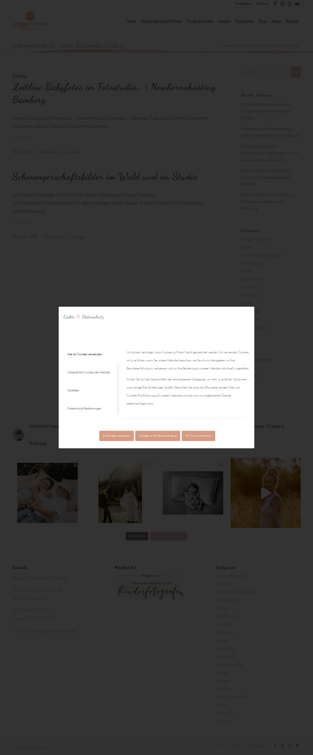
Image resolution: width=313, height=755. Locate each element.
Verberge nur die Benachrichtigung (158, 435)
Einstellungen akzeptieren (116, 435)
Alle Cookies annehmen (198, 435)
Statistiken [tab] (73, 390)
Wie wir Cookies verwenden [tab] (84, 354)
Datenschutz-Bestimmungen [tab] (84, 408)
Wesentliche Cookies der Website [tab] (88, 372)
